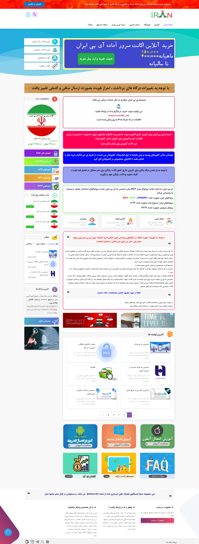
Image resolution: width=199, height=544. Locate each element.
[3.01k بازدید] (106, 394)
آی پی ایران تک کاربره (42, 221)
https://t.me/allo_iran (118, 115)
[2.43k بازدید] (160, 372)
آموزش (157, 24)
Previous (65, 54)
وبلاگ (90, 24)
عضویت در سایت (157, 520)
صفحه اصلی (168, 24)
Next (171, 54)
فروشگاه (147, 24)
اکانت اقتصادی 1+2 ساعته (41, 201)
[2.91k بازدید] (106, 373)
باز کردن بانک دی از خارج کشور (137, 390)
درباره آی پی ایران (118, 24)
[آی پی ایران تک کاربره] (42, 120)
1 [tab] (115, 71)
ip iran (93, 367)
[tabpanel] (119, 54)
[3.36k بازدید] (106, 352)
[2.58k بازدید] (160, 394)
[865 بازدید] (160, 347)
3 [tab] (124, 71)
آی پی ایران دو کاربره (43, 211)
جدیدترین (52, 243)
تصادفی (29, 243)
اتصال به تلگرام (34, 4)
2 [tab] (119, 71)
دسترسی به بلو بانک (141, 344)
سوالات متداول (102, 24)
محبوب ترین (40, 243)
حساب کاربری (134, 24)
